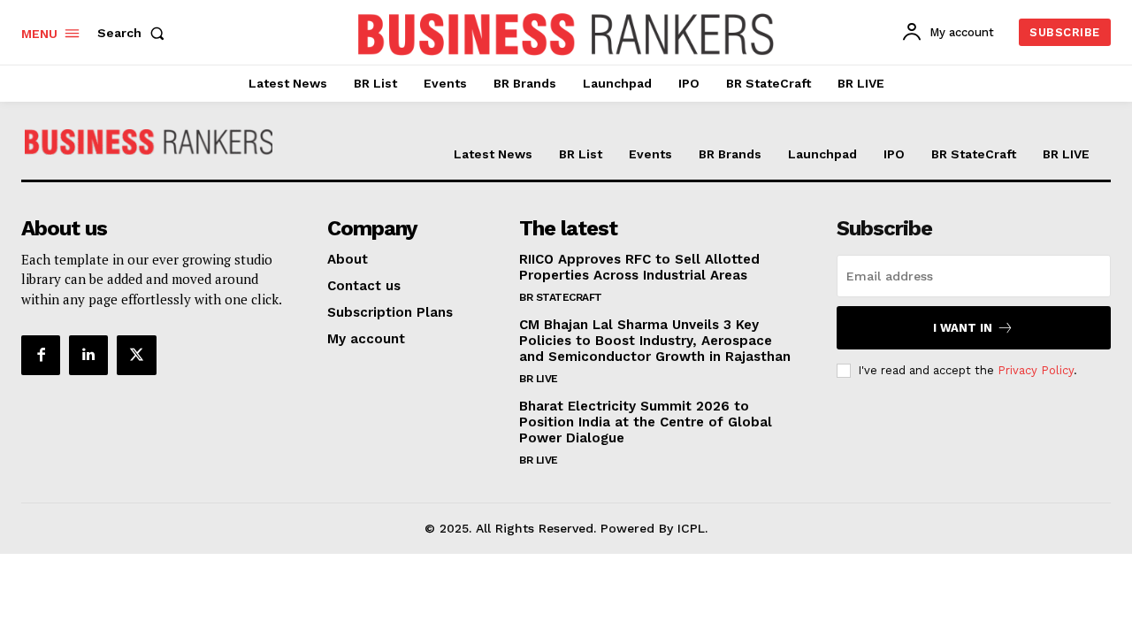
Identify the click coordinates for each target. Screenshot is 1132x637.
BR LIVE (538, 378)
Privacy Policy (1036, 370)
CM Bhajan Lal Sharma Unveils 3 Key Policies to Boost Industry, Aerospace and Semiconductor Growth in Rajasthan (655, 341)
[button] (134, 32)
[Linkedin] (88, 354)
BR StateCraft (560, 297)
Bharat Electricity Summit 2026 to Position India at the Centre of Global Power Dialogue (645, 422)
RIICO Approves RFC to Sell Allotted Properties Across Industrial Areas (639, 267)
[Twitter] (136, 354)
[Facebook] (40, 354)
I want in (962, 327)
